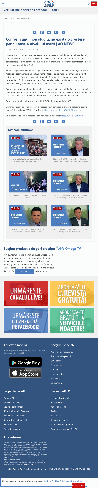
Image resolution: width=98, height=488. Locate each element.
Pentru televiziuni (12, 429)
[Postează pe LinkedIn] (56, 32)
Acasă (6, 19)
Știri (12, 19)
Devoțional (56, 360)
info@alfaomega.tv (40, 469)
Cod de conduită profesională (12, 459)
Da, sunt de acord (78, 485)
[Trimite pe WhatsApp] (42, 32)
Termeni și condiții (59, 420)
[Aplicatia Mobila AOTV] (25, 372)
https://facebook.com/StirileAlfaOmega (63, 110)
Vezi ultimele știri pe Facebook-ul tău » (31, 10)
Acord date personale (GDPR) (64, 429)
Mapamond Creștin (23, 19)
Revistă (54, 411)
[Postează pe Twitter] (49, 32)
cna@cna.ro (29, 464)
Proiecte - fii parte (12, 402)
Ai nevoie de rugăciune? (62, 351)
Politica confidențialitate (71, 481)
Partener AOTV (10, 398)
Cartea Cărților (57, 382)
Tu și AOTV (56, 415)
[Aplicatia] (25, 361)
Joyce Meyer (56, 378)
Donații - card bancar (13, 406)
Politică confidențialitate (62, 424)
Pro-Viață (55, 369)
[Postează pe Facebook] (34, 32)
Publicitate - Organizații (14, 415)
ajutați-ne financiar (25, 271)
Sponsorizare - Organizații (15, 420)
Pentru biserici (10, 424)
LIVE (93, 4)
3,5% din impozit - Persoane (16, 411)
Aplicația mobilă (58, 406)
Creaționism (56, 365)
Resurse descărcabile (60, 398)
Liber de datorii (58, 374)
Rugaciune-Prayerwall (61, 356)
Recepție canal (57, 402)
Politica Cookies (51, 481)
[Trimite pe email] (63, 32)
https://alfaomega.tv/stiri (71, 115)
